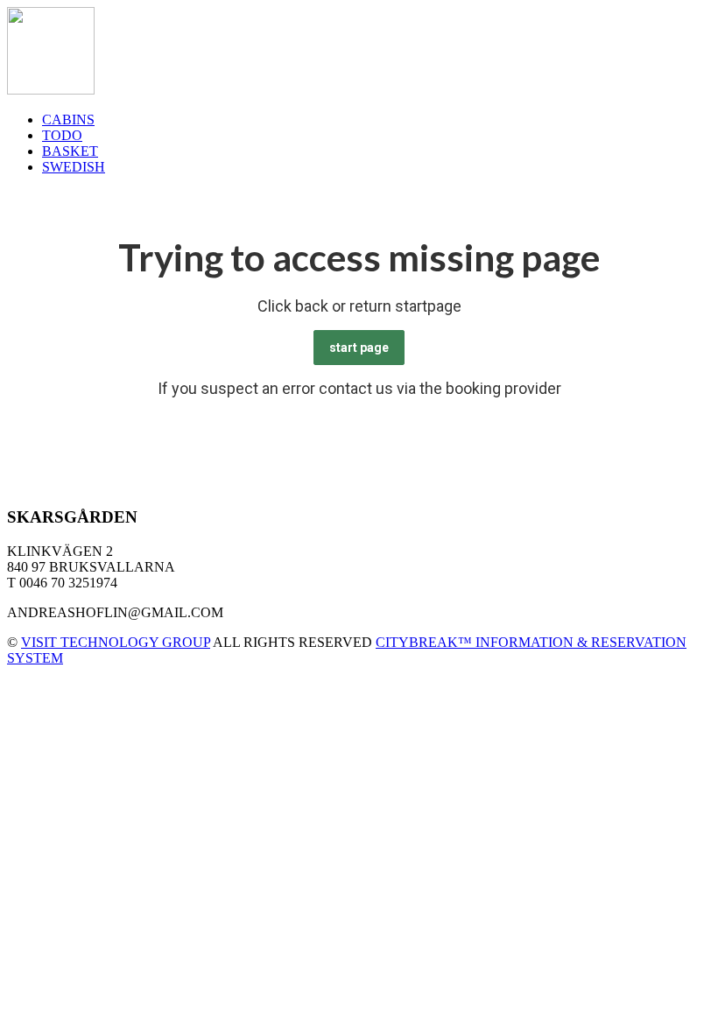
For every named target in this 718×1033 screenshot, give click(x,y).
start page (359, 348)
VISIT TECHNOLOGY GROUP (115, 642)
